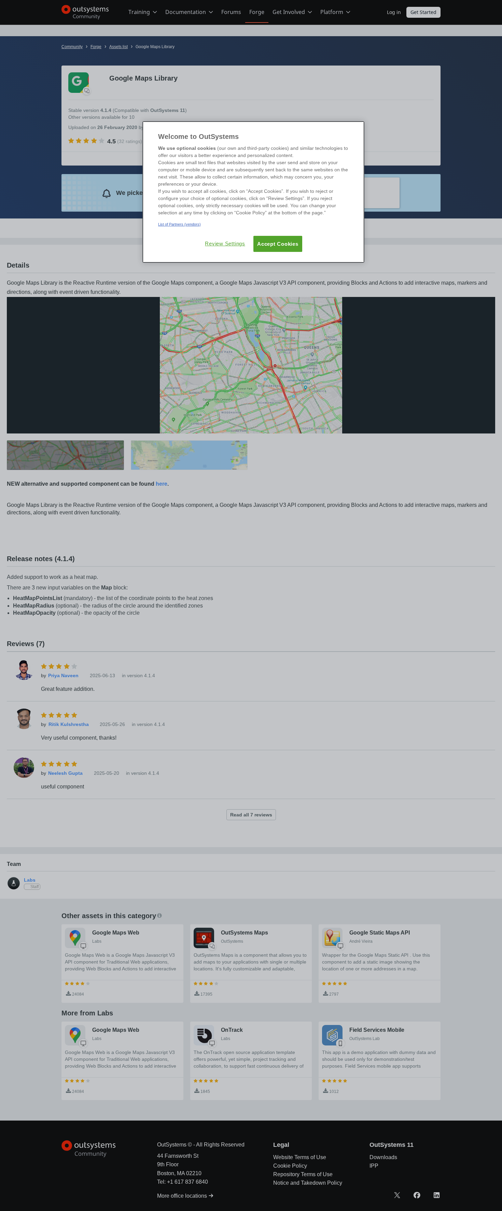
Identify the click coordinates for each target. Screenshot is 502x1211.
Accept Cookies (277, 244)
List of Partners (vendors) (179, 224)
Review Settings (225, 243)
